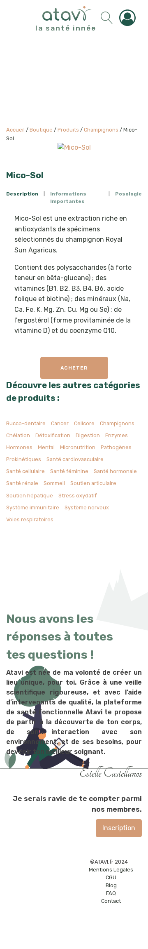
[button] (129, 17)
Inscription (118, 828)
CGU (111, 877)
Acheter (74, 368)
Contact (111, 901)
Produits (68, 130)
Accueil (15, 130)
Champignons (101, 130)
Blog (111, 885)
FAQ (111, 893)
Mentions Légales (111, 870)
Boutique (41, 130)
